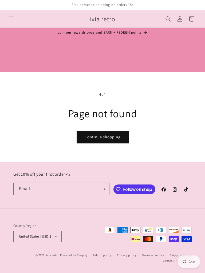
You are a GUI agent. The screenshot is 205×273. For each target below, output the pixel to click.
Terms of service (153, 255)
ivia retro (52, 255)
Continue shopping (103, 136)
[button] (11, 19)
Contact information (177, 260)
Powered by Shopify (74, 255)
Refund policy (102, 255)
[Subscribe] (103, 189)
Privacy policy (127, 255)
